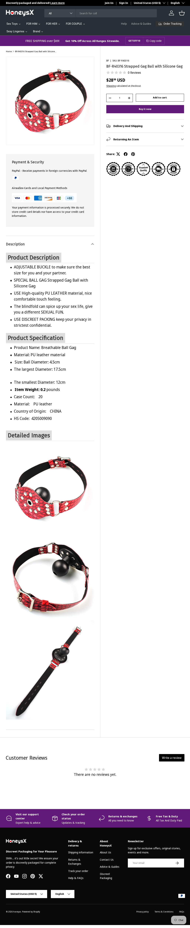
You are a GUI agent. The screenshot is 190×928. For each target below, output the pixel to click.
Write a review (171, 758)
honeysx (17, 911)
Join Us (109, 3)
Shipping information (80, 852)
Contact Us (107, 859)
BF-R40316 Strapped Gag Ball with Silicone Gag (36, 51)
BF (107, 60)
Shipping (111, 85)
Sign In (123, 3)
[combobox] (100, 13)
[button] (182, 13)
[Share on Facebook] (125, 154)
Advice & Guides (141, 23)
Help (124, 23)
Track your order (78, 871)
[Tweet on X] (118, 154)
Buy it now (145, 109)
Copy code (156, 41)
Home (9, 51)
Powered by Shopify (31, 911)
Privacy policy (142, 911)
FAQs (181, 911)
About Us (105, 852)
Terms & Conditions (164, 911)
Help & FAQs (75, 878)
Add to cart (160, 97)
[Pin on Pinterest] (133, 154)
